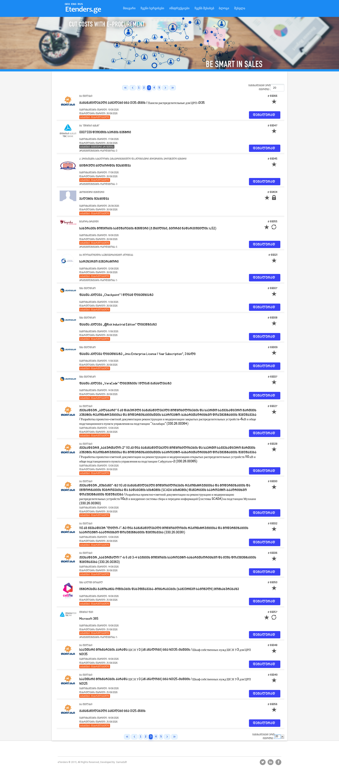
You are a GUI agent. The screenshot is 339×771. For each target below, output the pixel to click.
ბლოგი (224, 8)
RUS (80, 4)
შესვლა (239, 8)
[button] (282, 737)
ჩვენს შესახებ (204, 8)
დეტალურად (264, 115)
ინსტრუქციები (179, 8)
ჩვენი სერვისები (152, 8)
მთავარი (129, 8)
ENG (73, 4)
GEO (67, 4)
